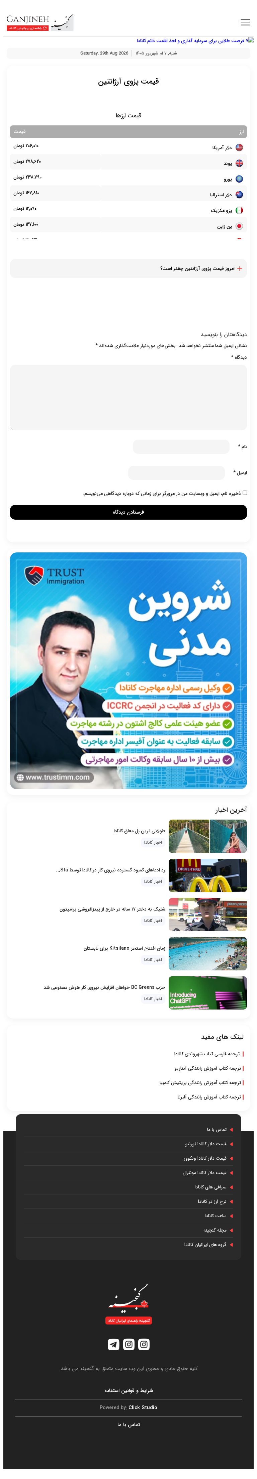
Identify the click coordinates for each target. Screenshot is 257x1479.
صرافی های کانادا (211, 1187)
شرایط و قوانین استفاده (128, 1391)
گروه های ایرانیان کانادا (205, 1244)
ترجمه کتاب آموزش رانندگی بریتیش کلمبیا (200, 1082)
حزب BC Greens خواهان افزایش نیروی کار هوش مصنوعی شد (104, 987)
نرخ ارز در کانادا (212, 1201)
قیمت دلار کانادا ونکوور (205, 1158)
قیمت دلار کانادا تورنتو (206, 1144)
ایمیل (240, 473)
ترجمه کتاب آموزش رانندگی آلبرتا (209, 1097)
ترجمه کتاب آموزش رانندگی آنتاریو (207, 1068)
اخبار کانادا (153, 842)
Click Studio (128, 1408)
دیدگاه (239, 357)
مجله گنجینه (215, 1230)
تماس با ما (217, 1129)
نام (242, 446)
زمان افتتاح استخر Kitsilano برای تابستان (124, 948)
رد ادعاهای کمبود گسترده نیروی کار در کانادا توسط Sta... (110, 870)
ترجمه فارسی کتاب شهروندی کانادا (207, 1054)
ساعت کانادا (216, 1216)
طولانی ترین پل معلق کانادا (139, 831)
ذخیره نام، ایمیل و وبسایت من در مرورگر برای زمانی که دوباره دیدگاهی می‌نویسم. (162, 493)
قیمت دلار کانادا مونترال (205, 1172)
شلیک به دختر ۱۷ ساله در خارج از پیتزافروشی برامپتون (112, 909)
